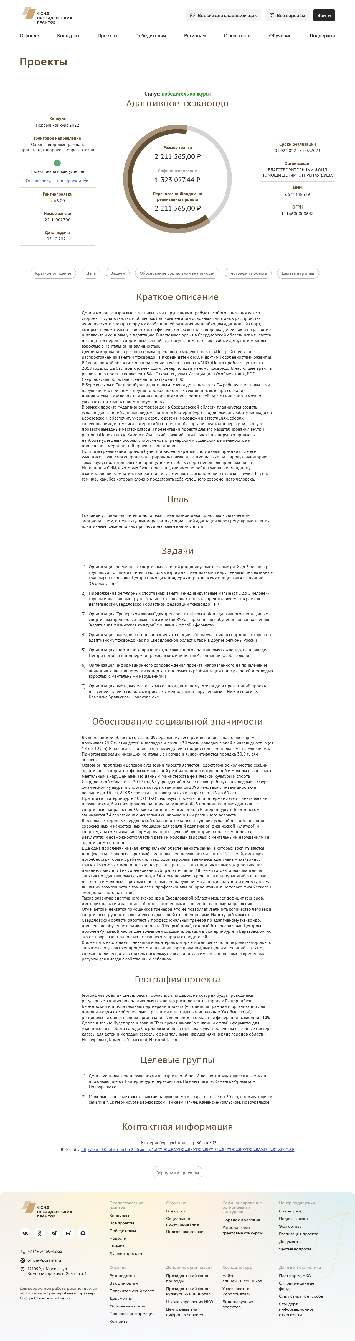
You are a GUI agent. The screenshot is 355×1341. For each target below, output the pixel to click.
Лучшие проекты (126, 1253)
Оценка (117, 1246)
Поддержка (322, 35)
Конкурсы (68, 35)
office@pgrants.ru (44, 1260)
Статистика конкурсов (301, 1296)
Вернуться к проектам (177, 1172)
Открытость (237, 35)
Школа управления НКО (189, 1301)
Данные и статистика (300, 1267)
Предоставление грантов (126, 1205)
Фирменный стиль (127, 1306)
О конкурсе (290, 1211)
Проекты (107, 35)
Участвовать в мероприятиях (236, 1291)
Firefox (64, 1298)
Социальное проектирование (182, 1221)
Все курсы (176, 1211)
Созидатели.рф (237, 1267)
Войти (324, 15)
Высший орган (124, 1283)
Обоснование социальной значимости (177, 273)
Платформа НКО (295, 1275)
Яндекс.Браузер (79, 1293)
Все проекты (122, 1223)
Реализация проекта (298, 1233)
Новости (118, 1238)
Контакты (119, 1321)
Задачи (118, 273)
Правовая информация (132, 1313)
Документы (290, 1241)
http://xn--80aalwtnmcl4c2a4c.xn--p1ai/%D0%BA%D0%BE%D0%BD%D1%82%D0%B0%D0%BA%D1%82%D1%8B (188, 1149)
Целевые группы (298, 273)
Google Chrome (34, 1298)
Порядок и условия (241, 1219)
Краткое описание (53, 273)
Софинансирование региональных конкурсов (242, 1207)
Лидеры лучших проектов (237, 1304)
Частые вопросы (295, 1249)
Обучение (280, 35)
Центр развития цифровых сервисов (186, 1312)
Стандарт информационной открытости (297, 1309)
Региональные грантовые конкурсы (242, 1230)
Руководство (122, 1275)
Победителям (150, 35)
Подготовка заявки (185, 1231)
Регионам (195, 35)
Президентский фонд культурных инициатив (188, 1291)
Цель (91, 273)
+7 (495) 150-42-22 (44, 1251)
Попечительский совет (132, 1290)
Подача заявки (293, 1218)
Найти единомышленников (242, 1278)
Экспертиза (290, 1226)
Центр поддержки (297, 1203)
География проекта (248, 273)
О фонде (29, 35)
